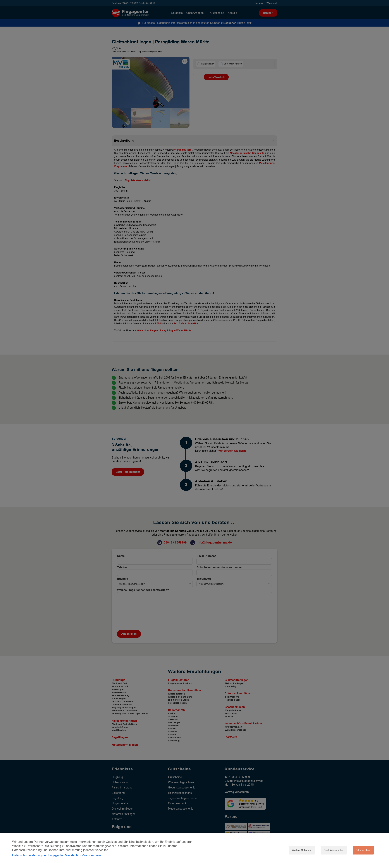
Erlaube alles (363, 850)
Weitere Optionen (301, 850)
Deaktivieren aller (333, 850)
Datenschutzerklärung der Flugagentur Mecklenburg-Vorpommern (56, 855)
